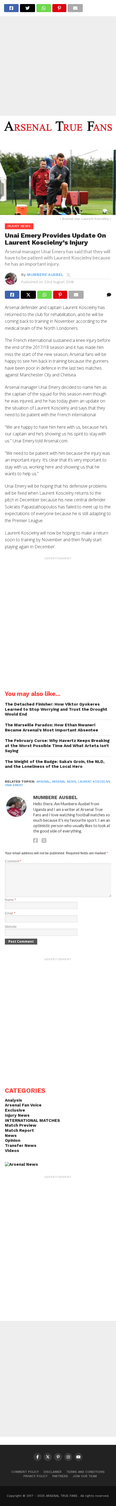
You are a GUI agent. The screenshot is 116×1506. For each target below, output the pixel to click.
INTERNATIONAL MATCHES (32, 1120)
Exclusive (15, 1110)
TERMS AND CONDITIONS (85, 1472)
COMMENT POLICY (25, 1472)
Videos (12, 1150)
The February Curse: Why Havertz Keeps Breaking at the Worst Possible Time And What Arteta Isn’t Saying (57, 745)
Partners (60, 1476)
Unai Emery (14, 785)
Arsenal (43, 781)
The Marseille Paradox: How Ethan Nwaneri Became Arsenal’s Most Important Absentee (51, 728)
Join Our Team (85, 1476)
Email (10, 913)
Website (11, 927)
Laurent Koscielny (94, 781)
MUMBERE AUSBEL (45, 274)
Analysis (13, 1100)
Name (10, 900)
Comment (13, 861)
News (11, 1135)
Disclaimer (53, 1472)
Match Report (19, 1130)
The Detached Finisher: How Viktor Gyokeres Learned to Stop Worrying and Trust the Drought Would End (56, 709)
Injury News (17, 1115)
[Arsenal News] (21, 1164)
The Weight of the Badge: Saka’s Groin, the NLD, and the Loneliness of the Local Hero (54, 764)
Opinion (12, 1140)
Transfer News (20, 1145)
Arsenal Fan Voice (23, 1105)
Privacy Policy (35, 1476)
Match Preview (20, 1125)
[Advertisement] (58, 58)
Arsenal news (64, 781)
